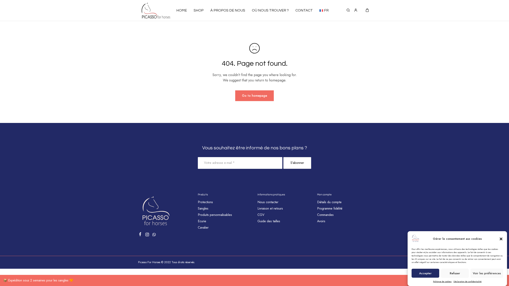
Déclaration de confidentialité (468, 281)
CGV (260, 215)
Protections (205, 202)
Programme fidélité (329, 208)
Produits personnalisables (215, 215)
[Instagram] (147, 235)
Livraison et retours (270, 208)
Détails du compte (329, 202)
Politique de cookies (442, 281)
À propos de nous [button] (227, 10)
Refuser (455, 273)
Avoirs (321, 221)
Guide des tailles (268, 221)
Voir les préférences (487, 273)
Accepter (425, 273)
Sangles (203, 208)
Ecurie (202, 221)
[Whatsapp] (154, 235)
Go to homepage (254, 95)
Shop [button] (199, 10)
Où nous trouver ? (270, 10)
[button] (501, 239)
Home (181, 10)
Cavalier (203, 227)
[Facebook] (140, 235)
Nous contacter (267, 202)
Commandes (325, 215)
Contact (304, 10)
